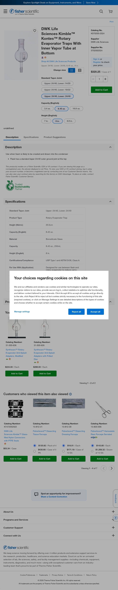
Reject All (76, 311)
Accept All (95, 311)
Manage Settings (22, 311)
